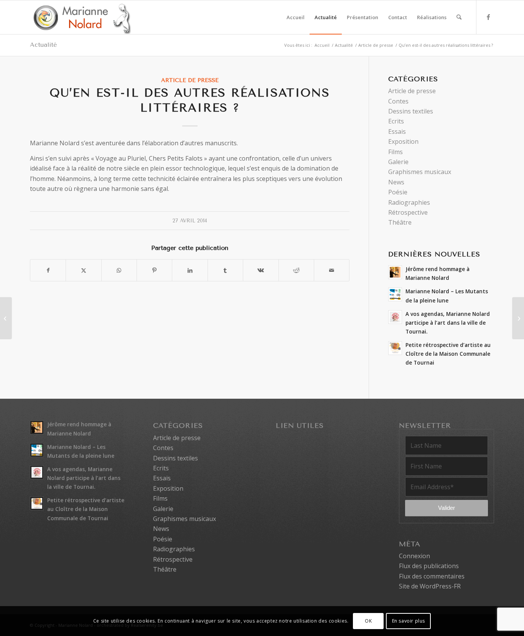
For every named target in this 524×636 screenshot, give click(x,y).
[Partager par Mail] (331, 270)
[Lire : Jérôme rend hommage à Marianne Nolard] (395, 272)
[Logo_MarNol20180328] (80, 17)
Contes (398, 101)
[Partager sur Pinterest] (154, 270)
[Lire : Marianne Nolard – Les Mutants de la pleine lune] (395, 294)
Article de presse (190, 80)
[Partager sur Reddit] (296, 270)
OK (368, 621)
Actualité (43, 44)
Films (395, 152)
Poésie (397, 192)
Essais (397, 131)
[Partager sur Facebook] (48, 270)
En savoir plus (408, 621)
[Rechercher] (458, 17)
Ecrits (396, 121)
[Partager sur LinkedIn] (189, 270)
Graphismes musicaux (419, 172)
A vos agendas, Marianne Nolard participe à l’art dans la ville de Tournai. (447, 322)
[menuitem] (296, 17)
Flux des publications (429, 566)
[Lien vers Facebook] (488, 17)
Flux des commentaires (432, 576)
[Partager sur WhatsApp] (119, 270)
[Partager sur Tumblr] (225, 270)
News (396, 182)
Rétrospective (408, 212)
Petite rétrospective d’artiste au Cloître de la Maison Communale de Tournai (448, 353)
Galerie (398, 162)
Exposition (403, 141)
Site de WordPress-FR (430, 586)
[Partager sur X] (83, 270)
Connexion (414, 556)
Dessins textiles (410, 111)
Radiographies (409, 202)
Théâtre (400, 222)
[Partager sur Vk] (260, 270)
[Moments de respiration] (6, 318)
